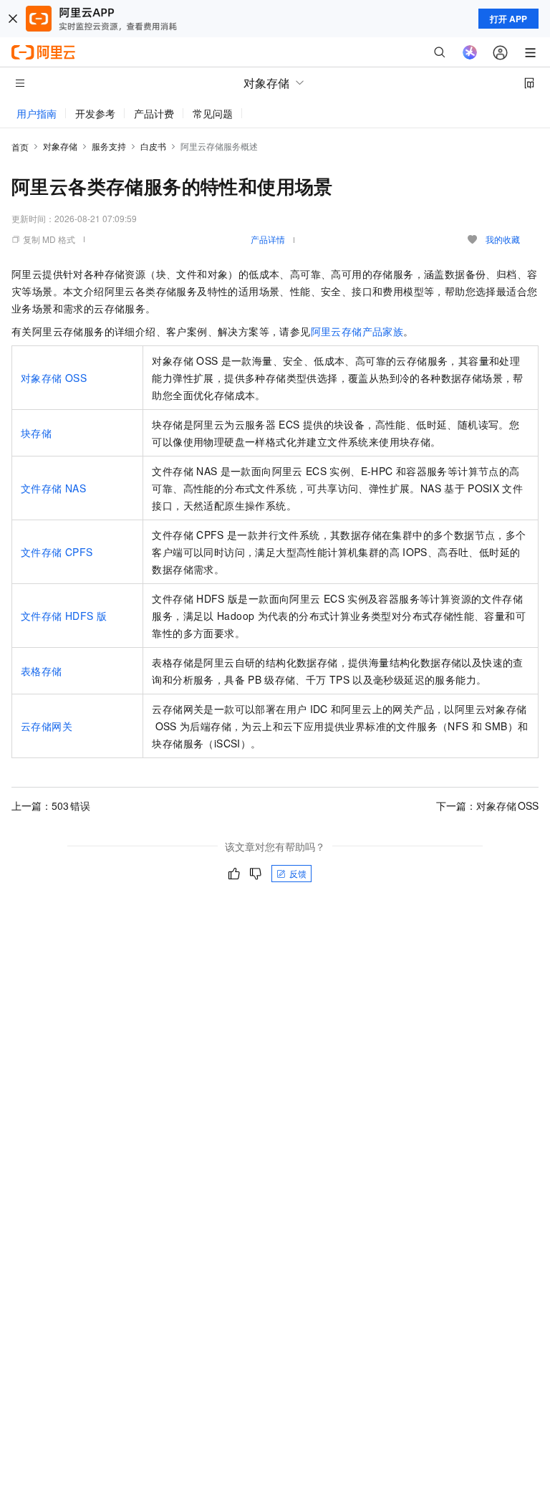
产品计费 (154, 113)
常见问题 (213, 113)
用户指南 (36, 113)
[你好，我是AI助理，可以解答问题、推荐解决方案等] (470, 52)
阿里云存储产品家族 (357, 331)
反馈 (298, 873)
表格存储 (41, 671)
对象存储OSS (54, 377)
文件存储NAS (53, 488)
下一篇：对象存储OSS (487, 805)
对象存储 (60, 146)
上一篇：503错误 (50, 805)
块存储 (36, 433)
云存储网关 (46, 726)
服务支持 (109, 146)
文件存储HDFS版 (64, 615)
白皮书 (153, 146)
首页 (20, 146)
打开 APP (508, 18)
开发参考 (95, 113)
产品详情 (268, 239)
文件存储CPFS (56, 552)
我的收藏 (503, 239)
